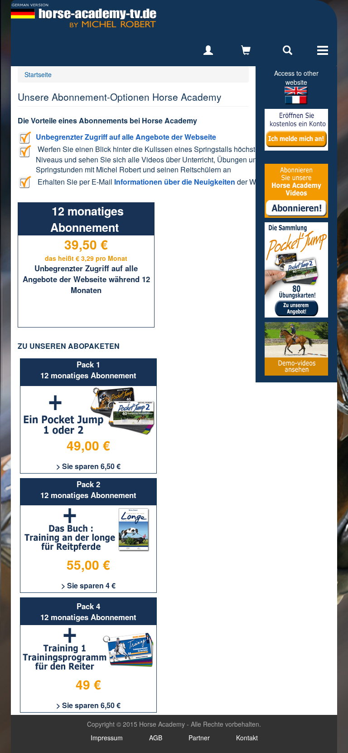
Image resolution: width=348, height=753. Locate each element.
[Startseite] (83, 16)
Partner (199, 737)
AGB (155, 737)
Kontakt (247, 737)
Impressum (107, 737)
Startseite (38, 74)
